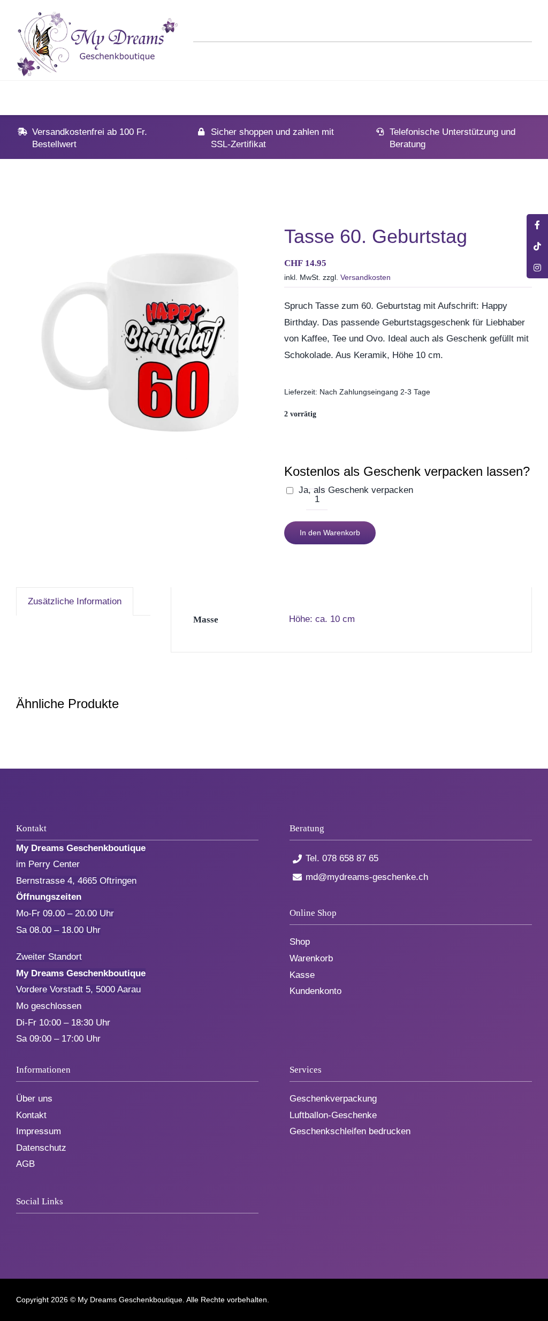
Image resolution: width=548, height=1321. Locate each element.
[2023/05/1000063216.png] (140, 342)
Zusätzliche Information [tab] (74, 601)
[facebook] (19, 1226)
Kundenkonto (315, 991)
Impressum (38, 1131)
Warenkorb (311, 958)
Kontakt (31, 1115)
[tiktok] (37, 1226)
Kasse (302, 975)
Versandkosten (365, 277)
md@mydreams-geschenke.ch (367, 877)
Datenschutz (41, 1148)
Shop (300, 942)
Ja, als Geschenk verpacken (356, 490)
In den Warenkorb (330, 532)
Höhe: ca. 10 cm (322, 619)
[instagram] (54, 1226)
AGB (25, 1164)
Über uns (34, 1099)
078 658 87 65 (350, 858)
